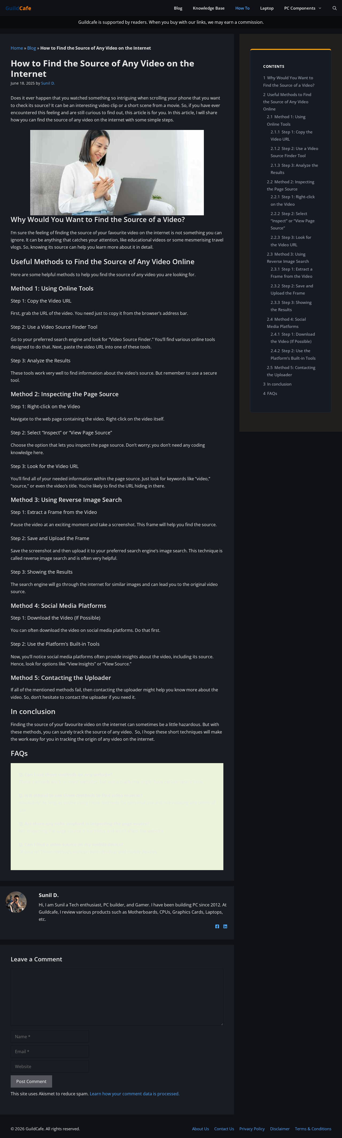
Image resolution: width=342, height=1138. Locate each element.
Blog (178, 8)
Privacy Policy (252, 1128)
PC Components (299, 8)
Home (17, 48)
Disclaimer (280, 1128)
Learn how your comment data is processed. (135, 1094)
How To (242, 8)
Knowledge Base (209, 8)
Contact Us (224, 1128)
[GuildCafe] (23, 8)
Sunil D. (49, 895)
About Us (200, 1128)
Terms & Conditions (313, 1128)
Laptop (267, 8)
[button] (334, 8)
